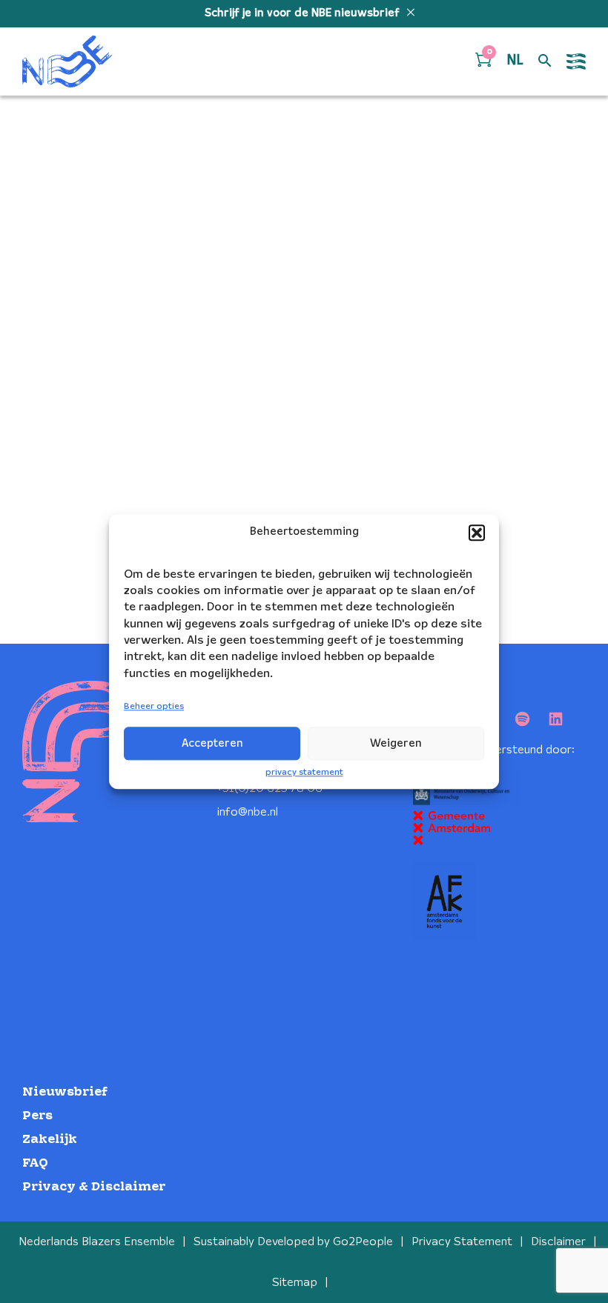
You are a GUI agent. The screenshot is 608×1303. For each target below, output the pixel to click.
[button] (476, 532)
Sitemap (294, 1282)
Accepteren (212, 744)
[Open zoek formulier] (545, 61)
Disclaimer (558, 1241)
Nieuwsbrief (65, 1092)
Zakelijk (49, 1139)
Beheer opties (154, 707)
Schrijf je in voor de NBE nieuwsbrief (304, 13)
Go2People (363, 1241)
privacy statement (304, 772)
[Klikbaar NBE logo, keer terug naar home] (67, 61)
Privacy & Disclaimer (93, 1187)
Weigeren (396, 744)
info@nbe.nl (247, 812)
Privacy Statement (462, 1241)
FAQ (35, 1163)
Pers (37, 1116)
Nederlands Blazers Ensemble (97, 1241)
